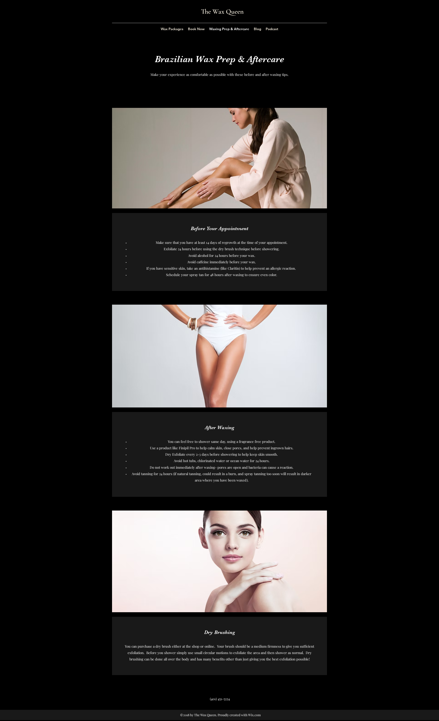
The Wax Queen (222, 11)
